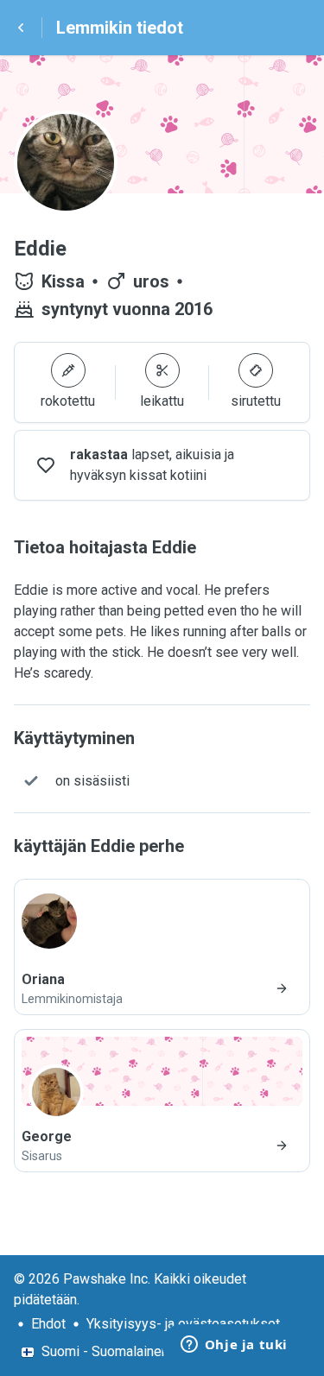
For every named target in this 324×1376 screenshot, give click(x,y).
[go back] (20, 27)
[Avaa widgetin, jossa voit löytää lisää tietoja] (234, 1345)
